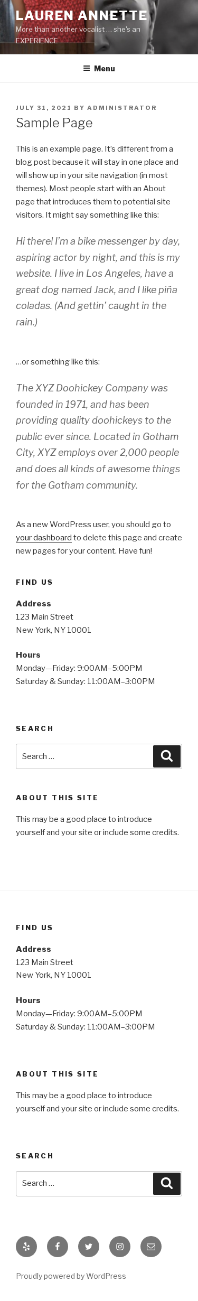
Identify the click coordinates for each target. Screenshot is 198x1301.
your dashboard (44, 537)
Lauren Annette (82, 15)
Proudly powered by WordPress (71, 1275)
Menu (104, 68)
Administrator (122, 107)
